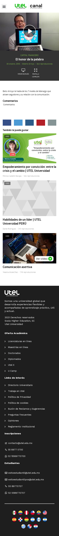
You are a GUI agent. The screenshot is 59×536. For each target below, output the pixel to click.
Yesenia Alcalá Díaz (10, 272)
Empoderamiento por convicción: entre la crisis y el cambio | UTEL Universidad (29, 169)
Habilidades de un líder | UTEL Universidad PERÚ (22, 222)
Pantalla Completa (35, 75)
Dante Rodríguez (9, 228)
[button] (4, 6)
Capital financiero (29, 55)
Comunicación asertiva (17, 267)
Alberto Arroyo (28, 64)
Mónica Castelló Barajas (12, 176)
